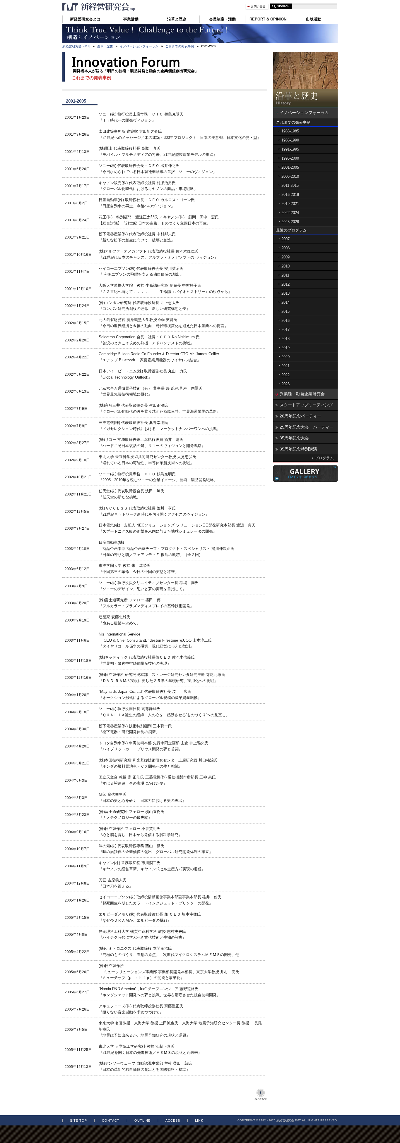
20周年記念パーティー (300, 416)
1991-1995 (290, 149)
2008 (285, 248)
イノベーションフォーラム (139, 46)
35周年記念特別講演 (298, 449)
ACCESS (172, 1120)
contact (110, 1120)
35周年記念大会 (294, 438)
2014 (285, 302)
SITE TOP (78, 1120)
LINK (199, 1120)
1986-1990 (290, 140)
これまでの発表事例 (179, 46)
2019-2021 (290, 203)
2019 (285, 348)
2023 (285, 384)
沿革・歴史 (105, 46)
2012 (285, 284)
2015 (285, 311)
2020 (285, 357)
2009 (285, 257)
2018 (285, 338)
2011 (285, 275)
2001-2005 (290, 167)
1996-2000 (290, 158)
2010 (285, 266)
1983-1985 (290, 131)
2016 (285, 320)
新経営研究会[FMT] (76, 46)
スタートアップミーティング (306, 405)
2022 (285, 375)
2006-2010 (290, 176)
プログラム (324, 458)
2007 (285, 239)
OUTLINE (142, 1120)
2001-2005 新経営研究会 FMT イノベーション (99, 6)
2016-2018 (290, 194)
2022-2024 (290, 212)
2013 (285, 293)
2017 (285, 329)
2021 (285, 366)
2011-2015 (290, 185)
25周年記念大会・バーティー (307, 427)
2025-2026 (290, 222)
